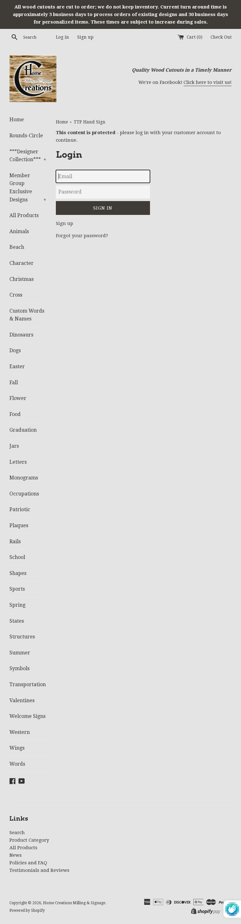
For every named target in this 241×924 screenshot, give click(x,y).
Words (17, 764)
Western (19, 732)
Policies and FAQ (28, 863)
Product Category (29, 840)
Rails (15, 541)
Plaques (18, 525)
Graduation (23, 430)
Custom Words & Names (26, 315)
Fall (13, 382)
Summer (19, 653)
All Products (24, 215)
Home (16, 120)
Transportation (27, 684)
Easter (17, 366)
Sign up (85, 37)
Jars (14, 446)
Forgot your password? (82, 235)
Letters (18, 462)
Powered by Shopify (27, 910)
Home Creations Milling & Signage (74, 903)
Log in (62, 37)
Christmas (21, 279)
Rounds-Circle (26, 136)
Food (15, 414)
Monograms (23, 478)
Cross (15, 295)
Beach (16, 247)
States (16, 621)
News (15, 855)
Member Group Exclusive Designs (27, 187)
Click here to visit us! (208, 82)
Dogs (15, 350)
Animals (19, 231)
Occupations (24, 494)
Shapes (17, 573)
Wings (16, 748)
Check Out (221, 37)
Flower (17, 398)
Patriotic (19, 509)
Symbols (19, 668)
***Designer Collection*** (27, 156)
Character (21, 263)
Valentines (22, 700)
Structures (22, 637)
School (17, 557)
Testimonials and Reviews (39, 870)
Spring (17, 605)
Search (17, 832)
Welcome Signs (27, 716)
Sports (17, 589)
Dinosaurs (21, 335)
